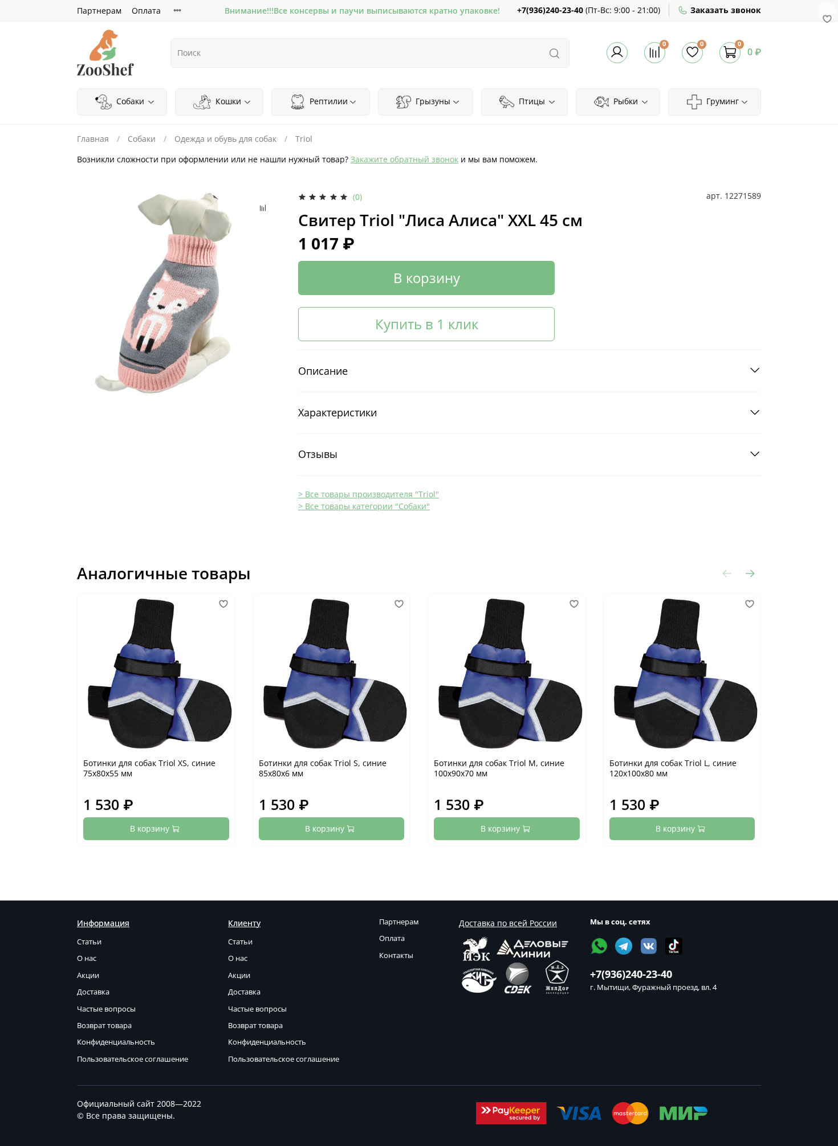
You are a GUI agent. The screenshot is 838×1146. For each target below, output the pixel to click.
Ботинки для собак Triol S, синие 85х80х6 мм (323, 768)
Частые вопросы (106, 1009)
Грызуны (431, 101)
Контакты (396, 955)
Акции (88, 975)
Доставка (93, 992)
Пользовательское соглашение (132, 1059)
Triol (303, 138)
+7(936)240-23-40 (550, 10)
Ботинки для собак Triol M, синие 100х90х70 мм (499, 768)
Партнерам (99, 10)
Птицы (530, 101)
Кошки (227, 101)
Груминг (721, 101)
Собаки (129, 101)
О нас (86, 958)
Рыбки (624, 101)
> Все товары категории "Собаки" (364, 506)
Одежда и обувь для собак (225, 138)
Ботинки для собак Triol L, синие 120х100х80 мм (673, 768)
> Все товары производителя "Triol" (368, 494)
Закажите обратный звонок (404, 159)
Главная (93, 138)
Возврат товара (104, 1025)
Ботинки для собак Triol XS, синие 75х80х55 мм (149, 768)
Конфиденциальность (116, 1042)
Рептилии (327, 101)
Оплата (146, 10)
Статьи (89, 942)
